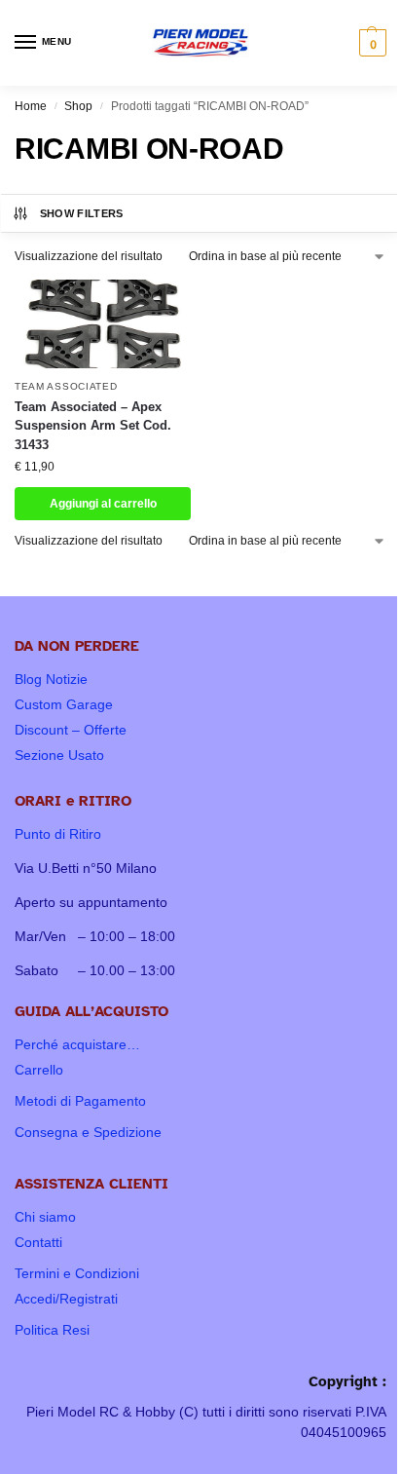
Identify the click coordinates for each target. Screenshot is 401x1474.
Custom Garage (64, 704)
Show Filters (82, 213)
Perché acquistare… (77, 1044)
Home (31, 106)
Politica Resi (52, 1330)
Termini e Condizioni (77, 1273)
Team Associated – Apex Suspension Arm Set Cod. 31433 (93, 425)
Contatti (38, 1242)
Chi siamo (45, 1217)
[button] (370, 43)
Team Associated (66, 386)
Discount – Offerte (71, 729)
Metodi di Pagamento (80, 1101)
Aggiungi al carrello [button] (103, 503)
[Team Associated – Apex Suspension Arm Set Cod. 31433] (103, 324)
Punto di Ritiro (58, 834)
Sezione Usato (59, 755)
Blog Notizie (51, 679)
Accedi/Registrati (66, 1298)
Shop (78, 106)
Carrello (39, 1069)
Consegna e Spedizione (88, 1132)
